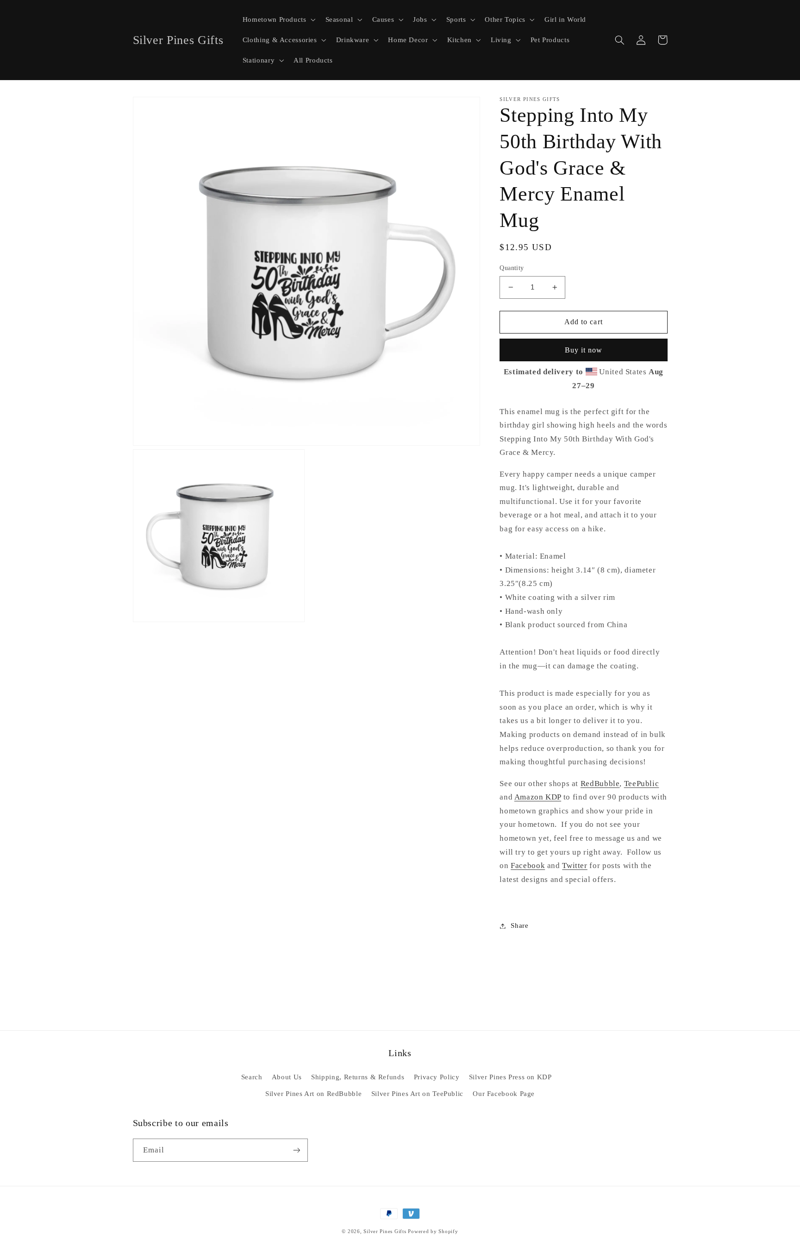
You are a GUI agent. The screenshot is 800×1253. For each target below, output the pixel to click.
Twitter (574, 865)
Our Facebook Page (504, 1093)
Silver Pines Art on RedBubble (313, 1093)
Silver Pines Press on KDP (510, 1077)
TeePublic (641, 783)
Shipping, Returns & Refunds (357, 1077)
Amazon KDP (537, 797)
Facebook (528, 865)
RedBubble (600, 783)
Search (251, 1077)
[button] (278, 19)
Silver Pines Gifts (384, 1231)
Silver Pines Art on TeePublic (417, 1093)
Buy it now (584, 350)
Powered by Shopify (433, 1231)
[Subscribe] (296, 1150)
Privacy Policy (437, 1077)
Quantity (512, 267)
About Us (287, 1077)
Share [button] (519, 925)
